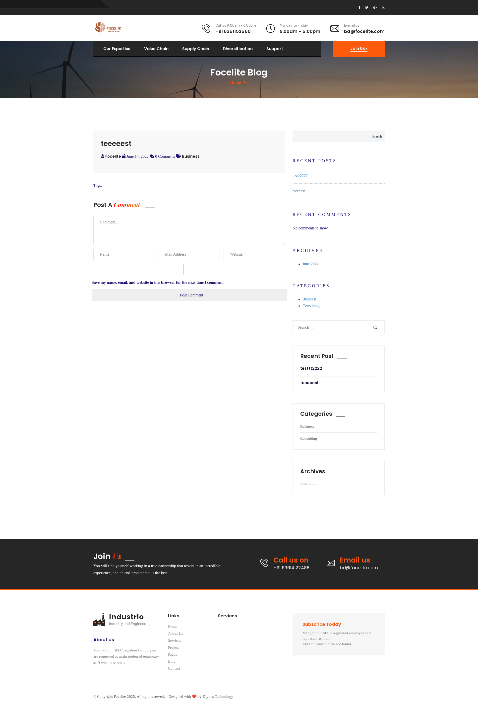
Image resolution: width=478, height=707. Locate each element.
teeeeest (299, 191)
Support (274, 48)
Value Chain (156, 48)
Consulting (311, 306)
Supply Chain (195, 48)
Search (377, 136)
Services (174, 640)
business (191, 156)
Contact (174, 668)
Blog (172, 661)
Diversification (238, 48)
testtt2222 (300, 176)
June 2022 (310, 264)
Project (173, 647)
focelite (113, 156)
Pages (172, 654)
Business (309, 299)
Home (235, 82)
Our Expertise (116, 48)
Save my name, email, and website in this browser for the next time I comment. (158, 282)
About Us (175, 634)
